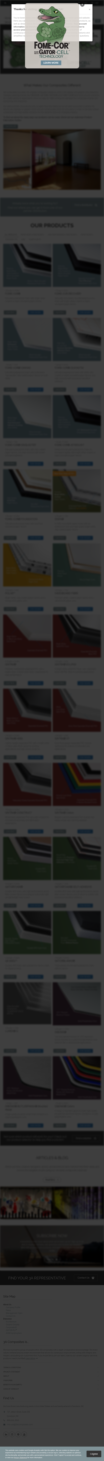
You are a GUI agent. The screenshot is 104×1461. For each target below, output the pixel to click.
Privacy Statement (20, 1458)
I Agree (94, 1454)
